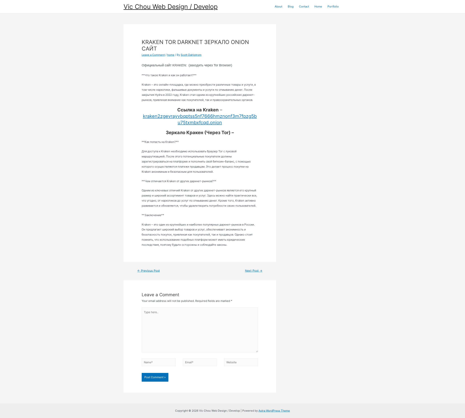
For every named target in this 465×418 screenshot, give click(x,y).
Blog (291, 6)
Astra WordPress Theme (274, 410)
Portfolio (333, 6)
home (170, 55)
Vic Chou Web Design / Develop (171, 6)
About (278, 6)
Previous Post (148, 270)
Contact (304, 6)
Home (318, 6)
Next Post (253, 270)
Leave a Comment (153, 55)
